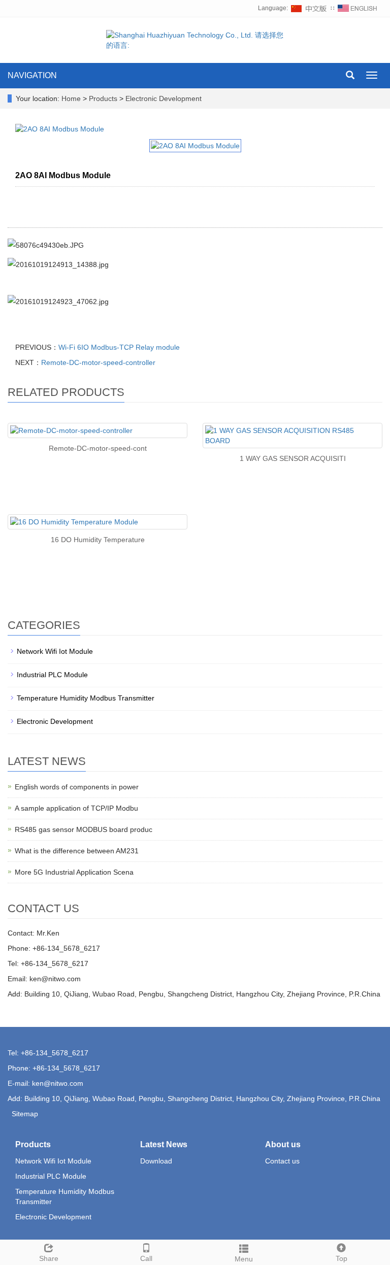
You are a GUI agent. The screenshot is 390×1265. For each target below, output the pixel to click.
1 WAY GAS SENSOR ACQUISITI (293, 458)
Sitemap (25, 1114)
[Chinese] (309, 8)
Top (341, 1258)
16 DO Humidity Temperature (98, 540)
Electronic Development (162, 98)
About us (283, 1144)
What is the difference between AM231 (77, 851)
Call (146, 1258)
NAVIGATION (32, 75)
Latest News (163, 1144)
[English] (357, 8)
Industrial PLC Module (52, 675)
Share (48, 1258)
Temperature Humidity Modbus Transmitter (85, 698)
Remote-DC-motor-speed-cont (98, 448)
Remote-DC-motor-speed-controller (98, 362)
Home (71, 98)
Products (104, 98)
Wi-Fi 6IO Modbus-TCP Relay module (119, 347)
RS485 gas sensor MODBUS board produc (83, 829)
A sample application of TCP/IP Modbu (76, 808)
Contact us (282, 1161)
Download (156, 1161)
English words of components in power (77, 787)
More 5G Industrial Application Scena (74, 872)
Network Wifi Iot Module (55, 651)
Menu (244, 1259)
